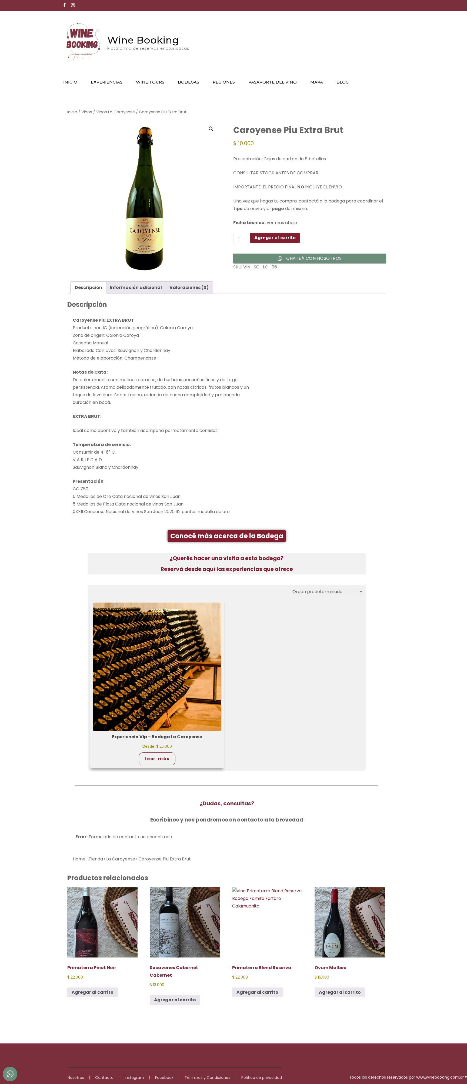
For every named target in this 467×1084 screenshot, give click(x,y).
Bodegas (188, 82)
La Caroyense (120, 859)
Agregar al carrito (275, 237)
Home (79, 859)
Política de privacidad (261, 1077)
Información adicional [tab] (136, 287)
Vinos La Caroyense (115, 112)
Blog (342, 82)
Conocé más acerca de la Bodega (226, 535)
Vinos (86, 112)
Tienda (96, 859)
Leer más (157, 759)
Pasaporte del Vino (272, 82)
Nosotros (76, 1077)
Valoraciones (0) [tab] (189, 287)
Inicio (70, 82)
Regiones (224, 82)
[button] (211, 129)
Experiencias (106, 82)
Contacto (104, 1077)
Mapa (316, 82)
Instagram (134, 1077)
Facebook (164, 1077)
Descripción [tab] (88, 287)
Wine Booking (143, 40)
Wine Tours (150, 82)
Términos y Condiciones (207, 1077)
